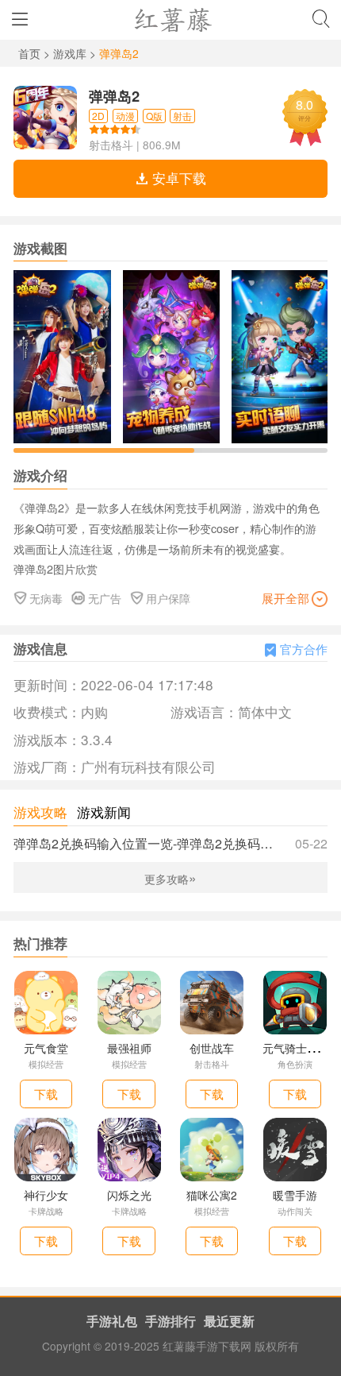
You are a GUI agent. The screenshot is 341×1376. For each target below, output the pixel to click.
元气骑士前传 (295, 1048)
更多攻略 (170, 879)
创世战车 (212, 1048)
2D (98, 115)
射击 (182, 115)
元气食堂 (46, 1048)
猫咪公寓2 (211, 1195)
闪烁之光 (129, 1195)
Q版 (154, 115)
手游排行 (170, 1321)
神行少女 (46, 1195)
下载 (46, 1093)
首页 (31, 53)
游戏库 (71, 53)
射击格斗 (111, 145)
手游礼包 (111, 1321)
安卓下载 (177, 177)
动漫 (125, 115)
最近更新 (229, 1321)
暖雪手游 (295, 1195)
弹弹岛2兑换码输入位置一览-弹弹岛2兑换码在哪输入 (170, 843)
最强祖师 (129, 1048)
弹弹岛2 (114, 95)
